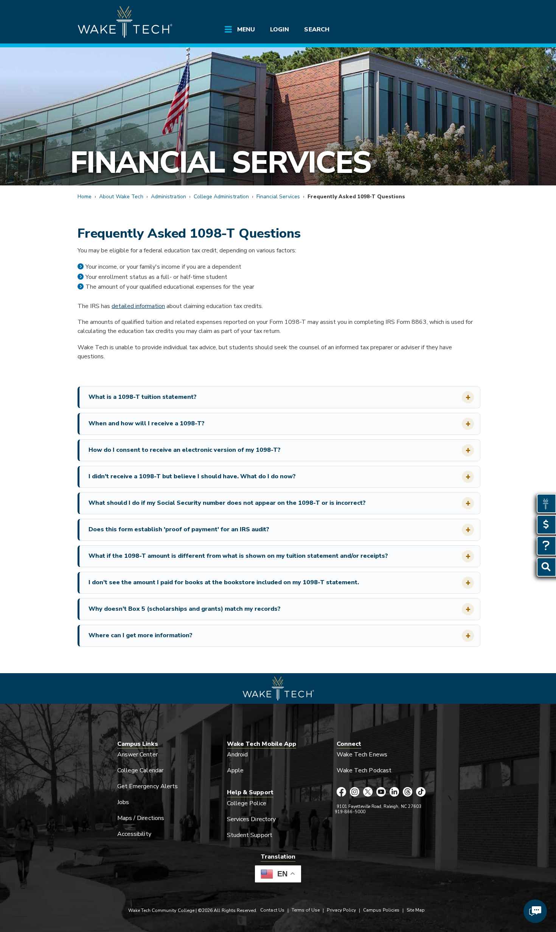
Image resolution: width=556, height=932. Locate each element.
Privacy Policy (341, 910)
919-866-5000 (350, 812)
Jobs (123, 802)
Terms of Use (306, 910)
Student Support (249, 835)
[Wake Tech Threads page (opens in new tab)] (407, 792)
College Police (246, 803)
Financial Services (220, 162)
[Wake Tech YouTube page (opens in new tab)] (381, 792)
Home (85, 196)
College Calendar (140, 770)
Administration (168, 196)
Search (316, 29)
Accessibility (134, 834)
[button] (279, 397)
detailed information (138, 306)
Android (237, 754)
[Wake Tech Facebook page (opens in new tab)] (341, 792)
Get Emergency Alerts (147, 786)
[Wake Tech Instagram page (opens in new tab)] (354, 792)
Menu (246, 29)
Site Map (416, 910)
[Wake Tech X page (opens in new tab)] (368, 792)
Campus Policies (381, 910)
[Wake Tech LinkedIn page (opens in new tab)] (394, 792)
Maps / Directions (140, 818)
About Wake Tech (121, 196)
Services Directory (251, 819)
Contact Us (272, 910)
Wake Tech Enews (362, 754)
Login (279, 29)
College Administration (221, 196)
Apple (235, 770)
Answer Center (137, 754)
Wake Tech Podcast (364, 770)
